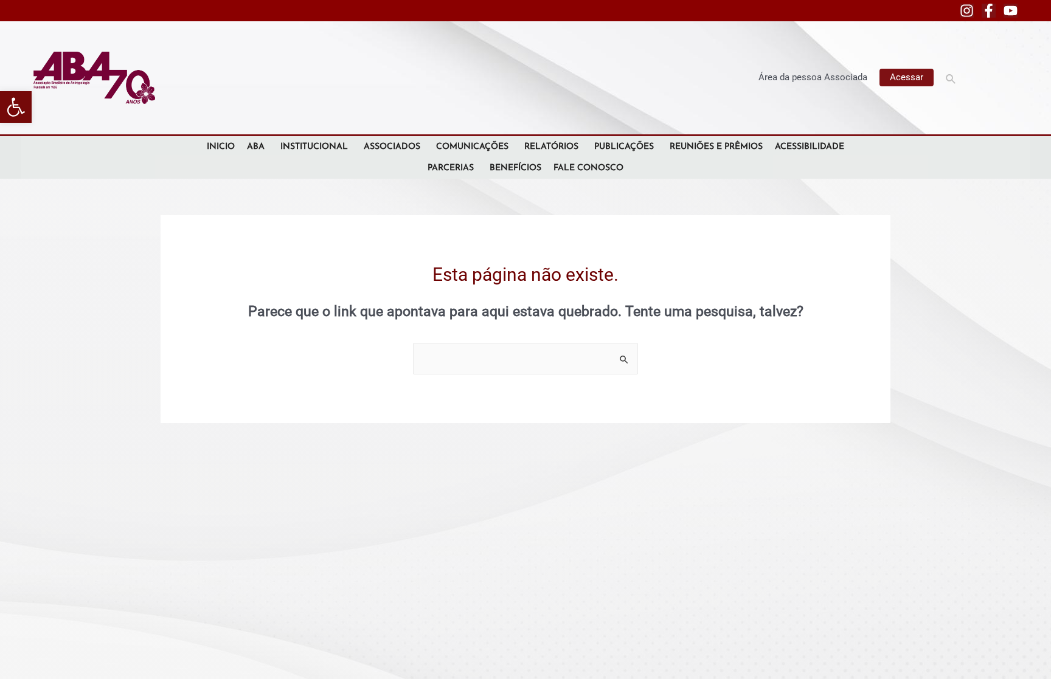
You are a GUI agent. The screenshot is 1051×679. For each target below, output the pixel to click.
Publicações (624, 146)
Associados (392, 146)
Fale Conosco (588, 168)
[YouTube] (1011, 11)
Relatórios (551, 146)
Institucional (314, 146)
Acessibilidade (809, 146)
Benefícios (515, 168)
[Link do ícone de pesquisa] (951, 77)
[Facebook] (989, 11)
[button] (16, 107)
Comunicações (472, 146)
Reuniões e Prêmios (716, 146)
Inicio (221, 146)
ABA (256, 146)
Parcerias (451, 168)
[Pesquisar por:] (525, 358)
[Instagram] (967, 11)
